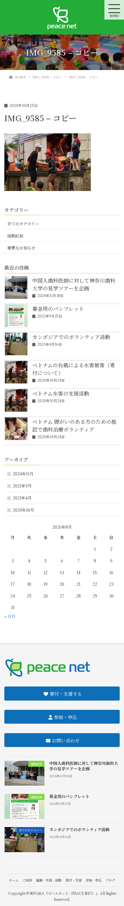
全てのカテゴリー (23, 223)
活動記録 (15, 236)
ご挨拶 (27, 880)
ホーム (13, 880)
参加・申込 (94, 880)
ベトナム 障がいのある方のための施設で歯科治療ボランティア (74, 425)
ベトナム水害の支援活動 (60, 393)
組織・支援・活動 (48, 880)
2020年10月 (23, 510)
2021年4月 (22, 498)
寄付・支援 (74, 880)
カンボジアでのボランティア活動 (71, 337)
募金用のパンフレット (58, 308)
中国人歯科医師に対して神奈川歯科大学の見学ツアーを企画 (73, 284)
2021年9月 (22, 486)
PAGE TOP (115, 873)
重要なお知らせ (21, 248)
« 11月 (9, 616)
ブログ (110, 880)
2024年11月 (23, 473)
